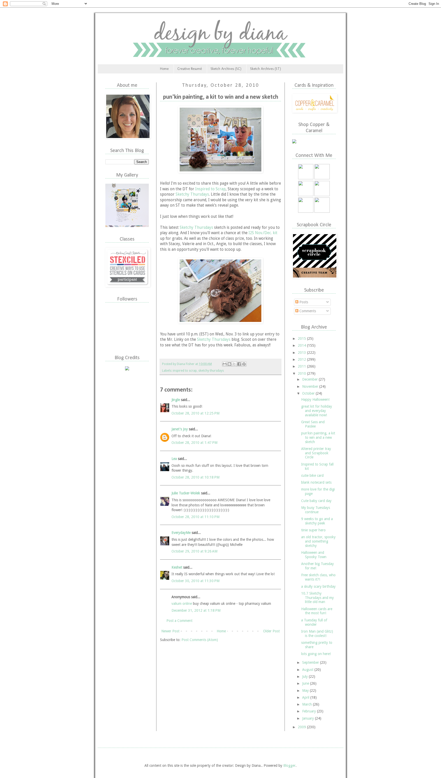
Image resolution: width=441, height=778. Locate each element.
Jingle (176, 400)
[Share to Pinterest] (244, 364)
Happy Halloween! (315, 399)
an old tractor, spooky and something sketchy (318, 541)
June (306, 683)
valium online (182, 603)
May (306, 690)
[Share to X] (234, 364)
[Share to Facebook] (239, 364)
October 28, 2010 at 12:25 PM (195, 413)
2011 (302, 366)
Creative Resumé (189, 69)
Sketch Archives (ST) (265, 69)
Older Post (271, 631)
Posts (303, 302)
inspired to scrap (185, 370)
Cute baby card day (316, 501)
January (308, 718)
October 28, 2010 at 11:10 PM (195, 517)
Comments (307, 311)
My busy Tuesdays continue (315, 510)
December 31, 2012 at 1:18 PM (196, 610)
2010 (302, 373)
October (309, 393)
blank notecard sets (316, 482)
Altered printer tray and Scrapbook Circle (316, 453)
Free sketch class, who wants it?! (318, 577)
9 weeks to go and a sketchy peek (317, 521)
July (305, 676)
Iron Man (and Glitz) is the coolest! (317, 633)
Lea (174, 459)
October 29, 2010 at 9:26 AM (194, 551)
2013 (302, 352)
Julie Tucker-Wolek (186, 493)
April (306, 697)
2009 (302, 727)
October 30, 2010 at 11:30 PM (195, 581)
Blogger (289, 765)
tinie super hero (313, 530)
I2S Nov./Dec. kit (263, 233)
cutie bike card (312, 475)
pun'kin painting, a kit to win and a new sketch (318, 437)
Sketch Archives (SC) (226, 69)
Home (164, 69)
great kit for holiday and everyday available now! (316, 410)
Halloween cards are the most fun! (316, 611)
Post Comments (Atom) (199, 640)
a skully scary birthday (318, 586)
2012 (302, 359)
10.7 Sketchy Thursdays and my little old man (317, 597)
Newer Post (170, 631)
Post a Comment (179, 621)
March (307, 704)
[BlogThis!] (229, 364)
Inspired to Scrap (210, 189)
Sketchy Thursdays (192, 194)
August (308, 670)
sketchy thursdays (211, 370)
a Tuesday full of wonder (314, 622)
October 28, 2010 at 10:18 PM (195, 477)
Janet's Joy (180, 429)
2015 (302, 338)
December (310, 379)
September (311, 662)
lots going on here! (316, 654)
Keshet (177, 567)
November (310, 386)
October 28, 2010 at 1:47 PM (194, 443)
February (309, 711)
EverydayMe (181, 533)
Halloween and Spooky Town (313, 554)
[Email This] (224, 364)
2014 (302, 345)
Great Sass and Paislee (313, 424)
